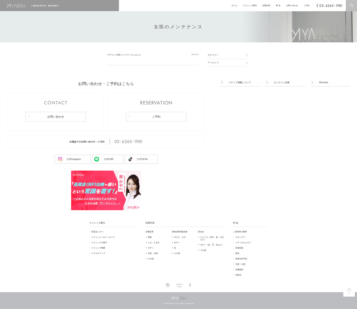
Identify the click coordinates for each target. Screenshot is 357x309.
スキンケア (240, 237)
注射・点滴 (153, 253)
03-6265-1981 (330, 5)
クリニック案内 (250, 5)
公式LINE (109, 159)
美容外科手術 (241, 259)
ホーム (234, 5)
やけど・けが (180, 237)
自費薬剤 (239, 269)
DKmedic (323, 82)
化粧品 (238, 275)
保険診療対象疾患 (179, 232)
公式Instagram (74, 159)
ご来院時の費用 (240, 232)
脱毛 (237, 253)
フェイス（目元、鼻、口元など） (212, 238)
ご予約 (307, 5)
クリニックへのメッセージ (103, 237)
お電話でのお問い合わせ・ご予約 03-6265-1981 (105, 142)
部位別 (201, 232)
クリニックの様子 (99, 242)
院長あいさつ (97, 232)
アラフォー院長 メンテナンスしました (125, 55)
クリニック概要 (98, 248)
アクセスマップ (98, 253)
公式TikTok (142, 159)
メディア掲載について (240, 82)
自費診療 (149, 232)
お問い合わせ (292, 5)
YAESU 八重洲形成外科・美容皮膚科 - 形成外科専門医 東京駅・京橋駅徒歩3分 (52, 5)
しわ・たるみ (154, 242)
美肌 (150, 237)
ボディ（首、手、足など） (212, 245)
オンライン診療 (282, 82)
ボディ (151, 248)
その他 (151, 259)
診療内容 (266, 5)
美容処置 (239, 248)
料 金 (278, 5)
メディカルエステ (243, 242)
